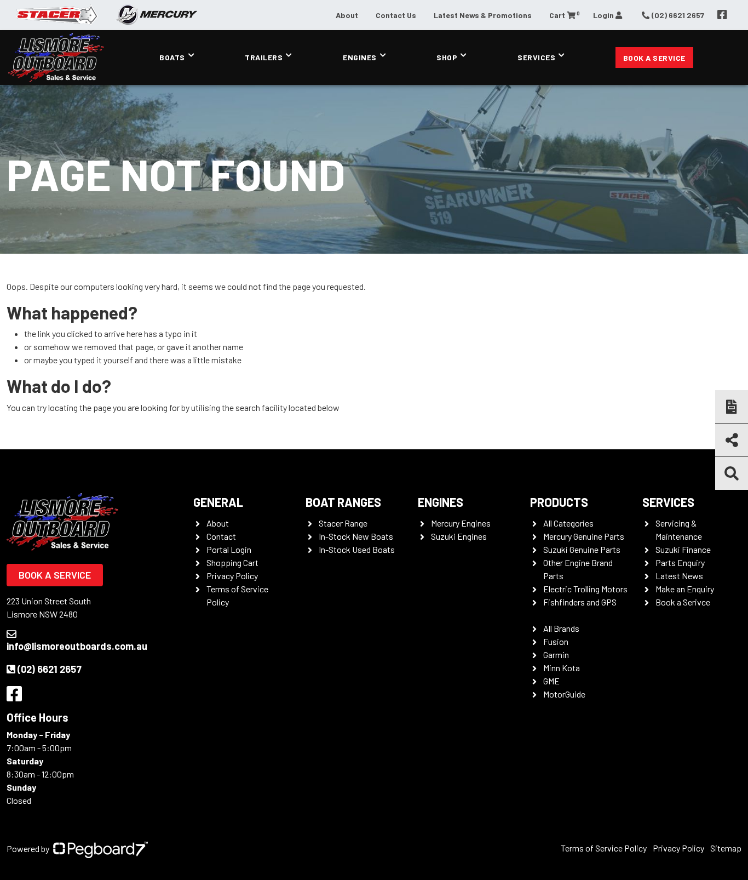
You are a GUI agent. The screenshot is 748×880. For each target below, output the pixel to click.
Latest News (679, 575)
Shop (446, 57)
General (218, 502)
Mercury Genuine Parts (583, 536)
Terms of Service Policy (604, 848)
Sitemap (725, 848)
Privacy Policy (232, 575)
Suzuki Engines (459, 536)
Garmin (556, 654)
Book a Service (654, 57)
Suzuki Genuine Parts (581, 549)
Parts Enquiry (680, 562)
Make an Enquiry (684, 589)
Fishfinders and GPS (580, 602)
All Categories (568, 523)
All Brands (561, 628)
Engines (360, 57)
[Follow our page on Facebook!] (722, 14)
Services (536, 57)
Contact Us (396, 15)
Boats (172, 57)
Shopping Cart (232, 562)
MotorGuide (564, 694)
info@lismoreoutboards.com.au (77, 646)
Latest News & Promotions (483, 15)
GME (551, 681)
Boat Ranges (343, 502)
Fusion (555, 641)
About (347, 15)
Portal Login (228, 549)
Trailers (264, 57)
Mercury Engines (461, 523)
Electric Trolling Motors (585, 589)
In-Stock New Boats (356, 536)
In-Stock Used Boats (357, 549)
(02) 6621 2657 (50, 669)
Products (559, 502)
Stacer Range (343, 523)
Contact (221, 536)
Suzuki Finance (683, 549)
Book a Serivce (682, 602)
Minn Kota (561, 667)
